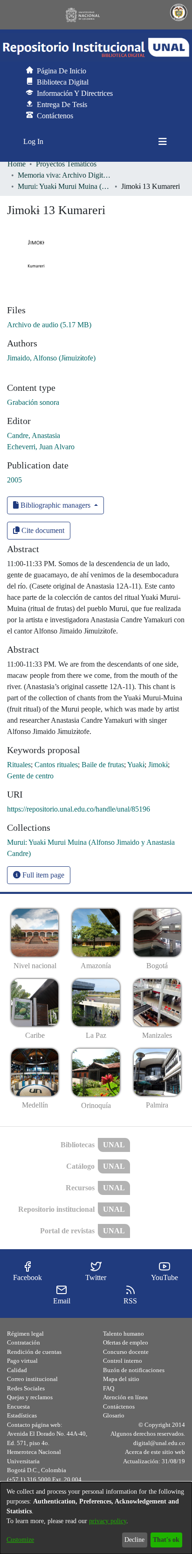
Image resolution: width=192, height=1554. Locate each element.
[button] (96, 47)
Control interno (122, 1360)
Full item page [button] (42, 875)
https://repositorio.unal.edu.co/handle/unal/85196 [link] (78, 809)
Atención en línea (125, 1397)
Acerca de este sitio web (155, 1451)
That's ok (166, 1539)
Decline (134, 1539)
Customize (20, 1539)
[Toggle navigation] (163, 142)
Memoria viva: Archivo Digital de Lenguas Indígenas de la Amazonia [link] (64, 175)
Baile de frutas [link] (103, 765)
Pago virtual (22, 1360)
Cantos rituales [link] (56, 765)
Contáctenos (119, 1406)
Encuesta (18, 1406)
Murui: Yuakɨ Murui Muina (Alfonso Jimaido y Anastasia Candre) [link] (64, 186)
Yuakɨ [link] (135, 765)
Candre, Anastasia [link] (33, 435)
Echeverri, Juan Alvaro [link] (41, 447)
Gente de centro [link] (30, 776)
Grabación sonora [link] (33, 402)
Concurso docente (126, 1351)
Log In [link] (33, 141)
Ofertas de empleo (125, 1342)
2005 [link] (14, 480)
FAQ (108, 1388)
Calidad (17, 1370)
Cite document (42, 530)
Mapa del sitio (121, 1378)
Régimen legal (25, 1333)
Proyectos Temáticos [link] (66, 164)
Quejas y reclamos (30, 1397)
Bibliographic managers (55, 505)
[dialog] (96, 1518)
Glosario (113, 1415)
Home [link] (16, 164)
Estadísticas (22, 1415)
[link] (49, 325)
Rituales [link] (19, 765)
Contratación (23, 1342)
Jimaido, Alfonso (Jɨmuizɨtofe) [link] (51, 358)
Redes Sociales (26, 1388)
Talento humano (123, 1333)
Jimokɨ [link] (158, 765)
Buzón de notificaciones (134, 1370)
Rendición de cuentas (34, 1351)
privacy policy (107, 1521)
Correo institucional (32, 1378)
